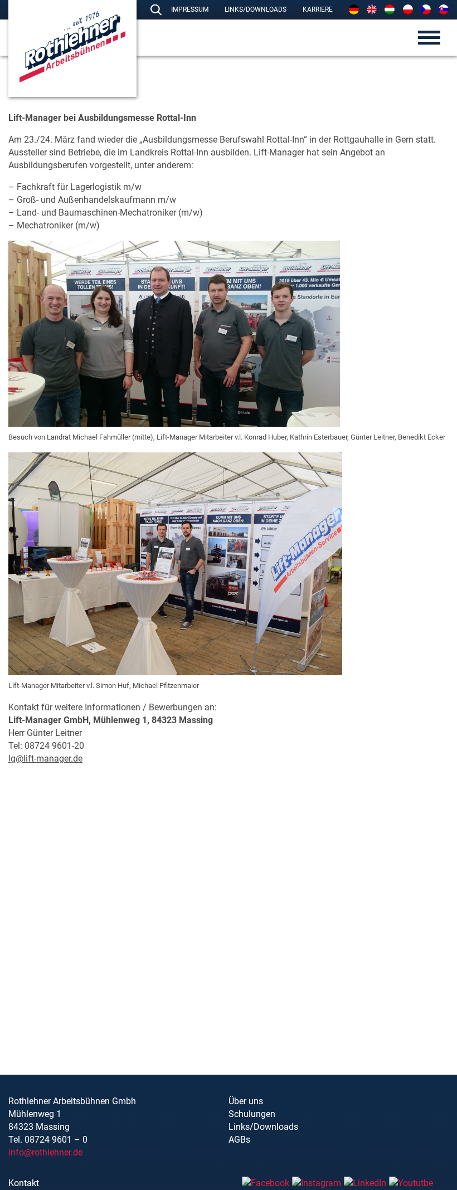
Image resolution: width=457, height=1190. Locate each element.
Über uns (246, 1101)
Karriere (318, 9)
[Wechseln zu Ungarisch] (390, 9)
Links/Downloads (255, 9)
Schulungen (252, 1114)
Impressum (189, 9)
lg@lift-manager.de (45, 758)
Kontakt (23, 1183)
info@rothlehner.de (45, 1152)
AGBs (239, 1139)
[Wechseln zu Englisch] (372, 9)
